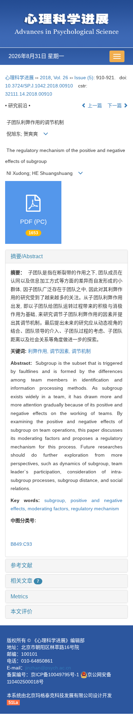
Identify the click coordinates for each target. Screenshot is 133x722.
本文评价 (21, 611)
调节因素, (61, 351)
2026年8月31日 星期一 (36, 56)
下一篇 (115, 105)
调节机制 (81, 351)
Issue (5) (83, 77)
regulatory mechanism (95, 508)
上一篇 (94, 105)
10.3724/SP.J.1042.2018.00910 (39, 85)
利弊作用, (39, 351)
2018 (45, 77)
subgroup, (57, 500)
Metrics (19, 596)
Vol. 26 (61, 77)
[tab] (66, 256)
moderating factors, (49, 508)
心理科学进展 (20, 77)
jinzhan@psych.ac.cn (48, 667)
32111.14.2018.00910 (28, 94)
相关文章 (25, 581)
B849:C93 (21, 544)
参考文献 (21, 565)
